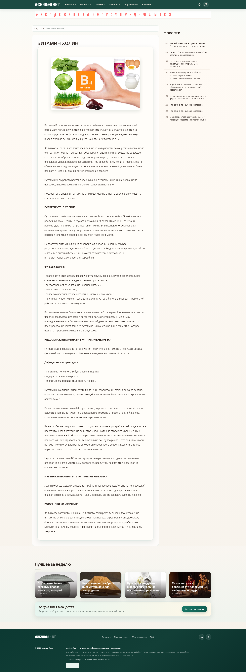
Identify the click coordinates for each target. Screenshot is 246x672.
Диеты (99, 4)
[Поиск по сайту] (199, 4)
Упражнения (131, 4)
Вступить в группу (194, 609)
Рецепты (85, 4)
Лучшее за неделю (53, 564)
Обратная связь (139, 637)
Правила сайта (121, 637)
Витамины (147, 4)
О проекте (106, 637)
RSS (152, 637)
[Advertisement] (187, 144)
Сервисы (113, 4)
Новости (69, 4)
